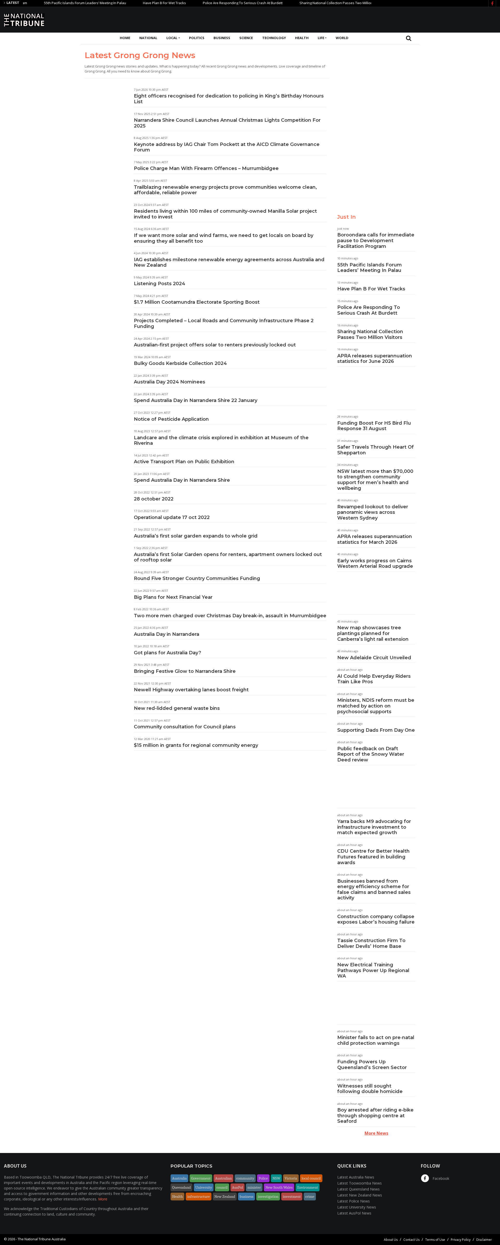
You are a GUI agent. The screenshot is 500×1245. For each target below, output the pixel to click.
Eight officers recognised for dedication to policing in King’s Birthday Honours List (229, 99)
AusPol (237, 1187)
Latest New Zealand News (359, 1195)
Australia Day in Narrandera (166, 634)
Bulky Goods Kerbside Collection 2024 (180, 363)
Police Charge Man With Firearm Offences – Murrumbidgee (206, 168)
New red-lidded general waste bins (177, 708)
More (102, 1199)
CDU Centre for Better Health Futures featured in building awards (373, 856)
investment (292, 1196)
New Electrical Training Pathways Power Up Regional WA (373, 970)
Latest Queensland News (358, 1189)
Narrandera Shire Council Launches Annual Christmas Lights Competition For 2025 (227, 123)
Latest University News (356, 1207)
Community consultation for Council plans (185, 727)
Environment (307, 1187)
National (148, 37)
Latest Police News (353, 1201)
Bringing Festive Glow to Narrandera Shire (185, 671)
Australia (179, 1178)
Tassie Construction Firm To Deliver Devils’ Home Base (371, 943)
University (203, 1187)
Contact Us (411, 1239)
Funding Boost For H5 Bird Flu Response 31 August (374, 426)
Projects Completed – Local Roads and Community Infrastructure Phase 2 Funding (224, 323)
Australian (223, 1178)
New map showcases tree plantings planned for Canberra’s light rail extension (373, 633)
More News (376, 1133)
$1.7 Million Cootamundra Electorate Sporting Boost (197, 302)
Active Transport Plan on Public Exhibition (184, 462)
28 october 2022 (153, 499)
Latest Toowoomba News (359, 1183)
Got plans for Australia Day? (167, 653)
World (342, 37)
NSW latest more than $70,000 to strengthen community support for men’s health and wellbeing (375, 479)
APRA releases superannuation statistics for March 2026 (374, 539)
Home (125, 37)
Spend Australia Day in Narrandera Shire (182, 480)
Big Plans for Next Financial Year (173, 597)
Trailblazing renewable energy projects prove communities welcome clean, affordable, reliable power (225, 190)
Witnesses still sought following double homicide (370, 1089)
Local (171, 37)
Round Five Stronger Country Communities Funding (197, 578)
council (222, 1187)
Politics (196, 37)
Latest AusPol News (354, 1213)
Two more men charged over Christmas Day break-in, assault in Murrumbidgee (230, 616)
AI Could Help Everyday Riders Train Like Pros (374, 679)
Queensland (181, 1187)
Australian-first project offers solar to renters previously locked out (215, 345)
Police (263, 1178)
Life (321, 37)
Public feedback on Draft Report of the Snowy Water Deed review (370, 754)
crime (309, 1196)
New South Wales (279, 1187)
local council (311, 1178)
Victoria (291, 1178)
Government (201, 1178)
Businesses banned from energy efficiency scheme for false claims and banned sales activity (374, 889)
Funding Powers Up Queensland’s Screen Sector (372, 1064)
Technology (274, 37)
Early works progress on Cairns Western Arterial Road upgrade (375, 563)
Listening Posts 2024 (159, 283)
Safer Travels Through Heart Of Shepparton (375, 450)
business (246, 1196)
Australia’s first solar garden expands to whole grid (196, 536)
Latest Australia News (355, 1177)
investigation (268, 1196)
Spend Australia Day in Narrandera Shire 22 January (195, 400)
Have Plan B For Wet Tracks (143, 3)
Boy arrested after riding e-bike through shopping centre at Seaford (375, 1115)
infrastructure (198, 1196)
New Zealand (224, 1196)
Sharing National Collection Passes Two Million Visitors (321, 3)
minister (254, 1187)
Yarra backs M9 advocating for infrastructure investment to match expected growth (374, 827)
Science (246, 37)
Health (302, 37)
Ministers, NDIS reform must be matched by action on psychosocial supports (375, 705)
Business (222, 37)
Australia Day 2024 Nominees (169, 382)
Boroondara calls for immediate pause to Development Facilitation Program (375, 240)
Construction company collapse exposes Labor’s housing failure (376, 919)
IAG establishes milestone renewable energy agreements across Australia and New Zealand (229, 262)
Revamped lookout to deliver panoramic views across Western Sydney (372, 512)
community (245, 1178)
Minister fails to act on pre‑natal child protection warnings (375, 1040)
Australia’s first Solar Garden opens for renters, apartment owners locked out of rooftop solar (228, 557)
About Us (391, 1239)
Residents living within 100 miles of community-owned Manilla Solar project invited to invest (225, 214)
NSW (276, 1178)
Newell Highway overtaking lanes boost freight (191, 690)
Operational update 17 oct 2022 (172, 517)
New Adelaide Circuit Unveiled (374, 658)
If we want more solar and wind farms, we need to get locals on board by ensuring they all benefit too (223, 238)
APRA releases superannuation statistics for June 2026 (374, 358)
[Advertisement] (401, 19)
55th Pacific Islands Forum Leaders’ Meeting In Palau (64, 3)
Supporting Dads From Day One (376, 730)
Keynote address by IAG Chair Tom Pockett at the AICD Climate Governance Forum (227, 147)
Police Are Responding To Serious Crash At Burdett (221, 3)
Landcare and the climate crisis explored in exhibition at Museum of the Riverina (221, 440)
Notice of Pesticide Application (171, 419)
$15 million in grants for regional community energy (196, 745)
